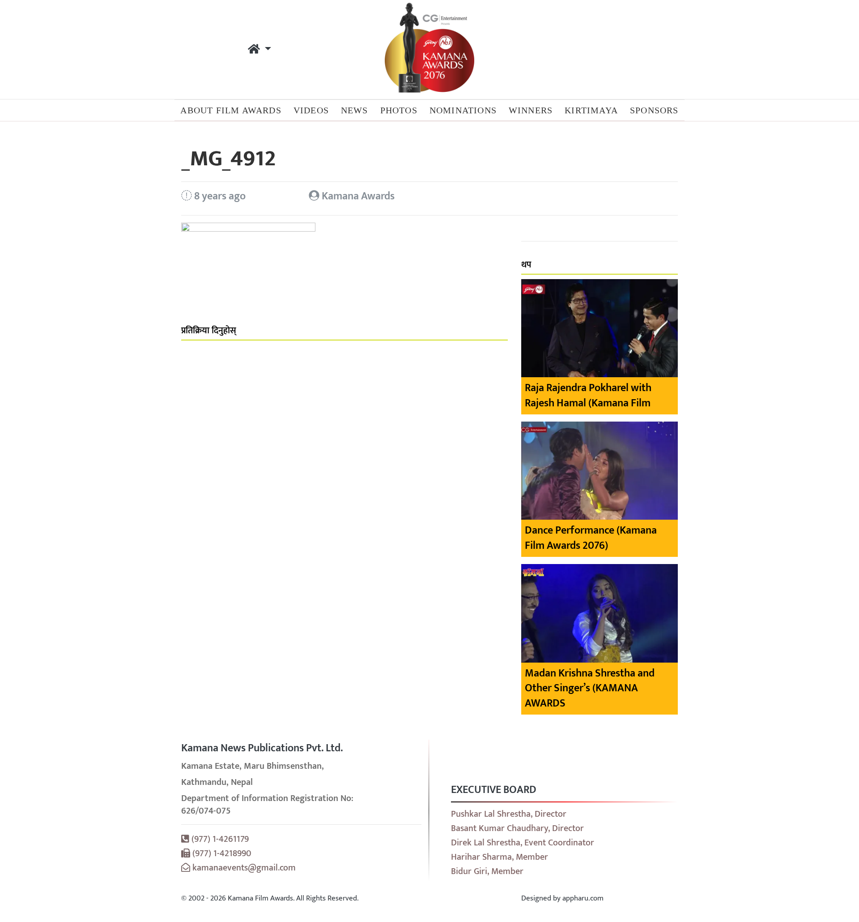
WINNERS (531, 110)
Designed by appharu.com (562, 898)
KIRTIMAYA (591, 110)
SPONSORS (654, 110)
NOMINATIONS (463, 110)
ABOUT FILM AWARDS (230, 110)
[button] (259, 49)
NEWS (354, 110)
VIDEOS (311, 110)
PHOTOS (398, 110)
